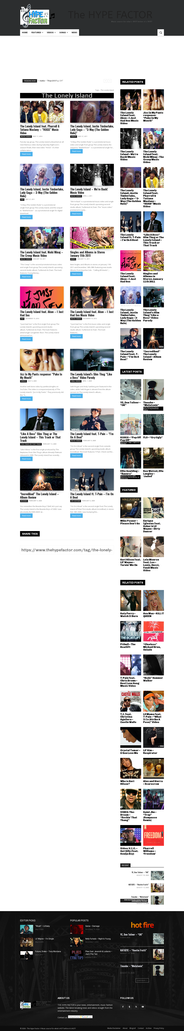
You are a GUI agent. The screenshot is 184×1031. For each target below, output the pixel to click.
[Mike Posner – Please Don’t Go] (130, 507)
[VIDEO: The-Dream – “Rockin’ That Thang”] (130, 799)
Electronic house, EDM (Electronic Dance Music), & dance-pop (129, 477)
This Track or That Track (31, 444)
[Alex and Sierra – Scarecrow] (153, 768)
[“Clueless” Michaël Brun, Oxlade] (153, 631)
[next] (109, 81)
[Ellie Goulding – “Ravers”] (130, 458)
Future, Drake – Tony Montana (48, 951)
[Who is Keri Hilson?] (130, 768)
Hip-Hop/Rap (75, 501)
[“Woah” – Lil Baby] (26, 929)
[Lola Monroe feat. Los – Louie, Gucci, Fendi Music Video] (153, 546)
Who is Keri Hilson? (127, 782)
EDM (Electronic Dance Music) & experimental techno (151, 409)
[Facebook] (123, 1006)
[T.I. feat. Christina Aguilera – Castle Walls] (130, 701)
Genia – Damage (92, 926)
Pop (22, 199)
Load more (141, 980)
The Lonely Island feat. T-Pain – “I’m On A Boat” (92, 435)
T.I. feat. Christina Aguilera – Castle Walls (128, 718)
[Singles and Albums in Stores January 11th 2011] (92, 238)
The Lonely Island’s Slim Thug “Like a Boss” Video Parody (91, 376)
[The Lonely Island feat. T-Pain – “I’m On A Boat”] (92, 419)
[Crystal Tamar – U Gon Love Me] (130, 737)
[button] (160, 32)
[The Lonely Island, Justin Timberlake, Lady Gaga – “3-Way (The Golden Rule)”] (92, 112)
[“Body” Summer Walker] (153, 664)
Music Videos (26, 136)
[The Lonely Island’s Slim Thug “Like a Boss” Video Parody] (92, 360)
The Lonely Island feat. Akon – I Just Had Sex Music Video (92, 313)
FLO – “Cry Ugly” (153, 437)
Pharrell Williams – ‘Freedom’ (149, 851)
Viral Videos (76, 381)
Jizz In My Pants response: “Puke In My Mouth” (41, 376)
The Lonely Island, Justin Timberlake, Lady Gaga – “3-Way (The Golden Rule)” (92, 129)
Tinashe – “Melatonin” (151, 404)
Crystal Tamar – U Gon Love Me (130, 752)
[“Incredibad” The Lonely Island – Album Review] (42, 479)
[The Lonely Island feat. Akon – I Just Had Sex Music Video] (92, 297)
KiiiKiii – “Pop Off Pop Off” (50, 81)
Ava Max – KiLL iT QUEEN (153, 615)
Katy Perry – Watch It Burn (129, 615)
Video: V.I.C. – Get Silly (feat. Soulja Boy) (129, 851)
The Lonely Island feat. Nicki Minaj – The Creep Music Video (41, 254)
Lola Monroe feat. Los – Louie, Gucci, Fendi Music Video (151, 565)
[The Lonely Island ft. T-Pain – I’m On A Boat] (92, 479)
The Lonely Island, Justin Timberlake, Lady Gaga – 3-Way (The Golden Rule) (42, 192)
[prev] (105, 81)
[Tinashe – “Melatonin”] (153, 389)
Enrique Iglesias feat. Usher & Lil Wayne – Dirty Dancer (152, 526)
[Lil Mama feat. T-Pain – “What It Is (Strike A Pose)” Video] (153, 701)
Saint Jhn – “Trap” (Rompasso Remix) (150, 816)
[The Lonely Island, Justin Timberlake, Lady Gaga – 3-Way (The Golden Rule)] (42, 175)
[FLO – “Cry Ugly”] (153, 424)
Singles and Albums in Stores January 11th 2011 (87, 254)
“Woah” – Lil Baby (42, 926)
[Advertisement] (92, 56)
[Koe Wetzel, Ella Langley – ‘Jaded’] (153, 458)
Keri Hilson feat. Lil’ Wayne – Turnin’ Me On (130, 562)
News (73, 259)
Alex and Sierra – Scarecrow (153, 782)
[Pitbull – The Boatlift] (130, 631)
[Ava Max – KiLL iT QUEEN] (153, 600)
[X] (136, 1006)
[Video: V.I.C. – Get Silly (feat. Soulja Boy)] (130, 835)
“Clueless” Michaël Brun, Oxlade (152, 647)
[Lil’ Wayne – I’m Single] (26, 942)
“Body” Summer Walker (153, 679)
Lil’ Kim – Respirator (150, 752)
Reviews (24, 501)
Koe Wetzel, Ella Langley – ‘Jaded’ (153, 474)
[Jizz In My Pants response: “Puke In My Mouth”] (42, 360)
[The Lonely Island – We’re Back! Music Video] (92, 175)
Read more (26, 154)
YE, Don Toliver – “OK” (130, 404)
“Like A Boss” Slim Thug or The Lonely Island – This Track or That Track (40, 437)
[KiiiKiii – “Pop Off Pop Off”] (130, 424)
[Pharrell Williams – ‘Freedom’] (153, 835)
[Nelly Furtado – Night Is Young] (76, 942)
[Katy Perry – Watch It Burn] (130, 600)
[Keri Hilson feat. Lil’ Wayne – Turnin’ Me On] (130, 546)
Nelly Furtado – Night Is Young (98, 939)
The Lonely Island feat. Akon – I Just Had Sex (41, 313)
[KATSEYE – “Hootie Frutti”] (157, 887)
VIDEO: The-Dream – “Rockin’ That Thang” (128, 816)
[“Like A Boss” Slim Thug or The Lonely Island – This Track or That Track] (42, 419)
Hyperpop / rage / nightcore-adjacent (130, 443)
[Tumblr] (129, 1006)
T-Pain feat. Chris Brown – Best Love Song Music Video (129, 681)
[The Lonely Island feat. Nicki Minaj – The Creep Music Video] (42, 238)
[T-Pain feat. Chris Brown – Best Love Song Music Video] (130, 664)
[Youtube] (142, 1006)
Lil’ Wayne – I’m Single (44, 939)
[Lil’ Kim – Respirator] (153, 737)
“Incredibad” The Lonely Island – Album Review (39, 495)
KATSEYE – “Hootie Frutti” (139, 884)
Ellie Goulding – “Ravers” (129, 472)
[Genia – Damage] (76, 929)
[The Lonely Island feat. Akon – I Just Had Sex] (42, 297)
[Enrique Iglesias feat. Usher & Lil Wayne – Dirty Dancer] (153, 507)
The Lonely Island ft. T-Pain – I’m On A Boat (92, 495)
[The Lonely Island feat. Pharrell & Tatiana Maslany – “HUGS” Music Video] (42, 112)
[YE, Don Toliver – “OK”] (130, 389)
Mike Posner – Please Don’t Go (130, 522)
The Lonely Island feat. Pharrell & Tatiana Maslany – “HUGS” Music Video (39, 129)
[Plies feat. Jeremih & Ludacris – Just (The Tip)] (76, 954)
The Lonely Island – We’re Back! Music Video (89, 191)
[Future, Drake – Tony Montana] (26, 954)
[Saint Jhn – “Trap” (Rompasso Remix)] (153, 799)
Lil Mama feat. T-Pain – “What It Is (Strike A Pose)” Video (152, 718)
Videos (73, 136)
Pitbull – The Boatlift (128, 646)
